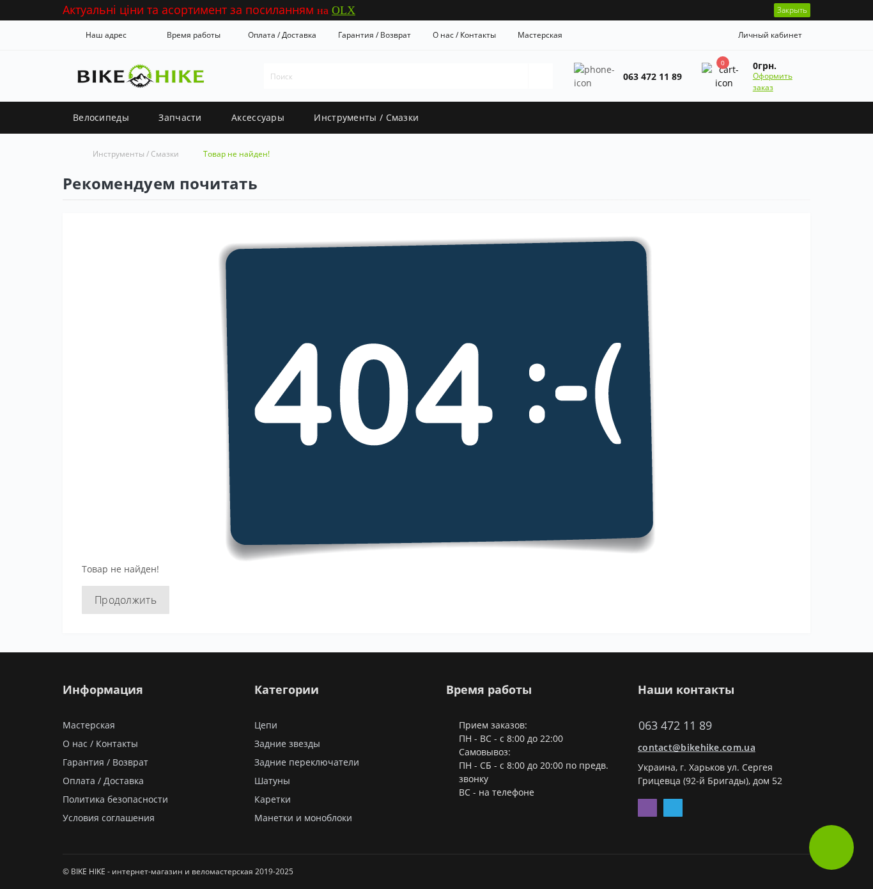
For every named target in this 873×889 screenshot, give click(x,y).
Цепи (265, 725)
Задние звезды (287, 743)
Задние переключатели (306, 762)
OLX (343, 10)
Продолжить (126, 600)
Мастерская (540, 34)
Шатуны (272, 781)
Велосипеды (101, 117)
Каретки (272, 799)
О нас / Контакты (464, 34)
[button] (103, 35)
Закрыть (792, 9)
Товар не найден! (236, 153)
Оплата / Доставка (282, 34)
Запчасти (179, 117)
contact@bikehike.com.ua (696, 747)
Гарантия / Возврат (374, 34)
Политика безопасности (115, 799)
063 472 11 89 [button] (675, 725)
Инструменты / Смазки (366, 117)
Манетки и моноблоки (303, 818)
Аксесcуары (257, 117)
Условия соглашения (109, 818)
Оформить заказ (772, 81)
